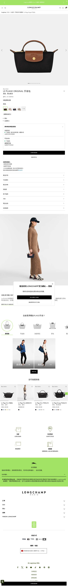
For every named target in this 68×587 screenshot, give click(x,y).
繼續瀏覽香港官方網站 (34, 302)
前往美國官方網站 (34, 297)
